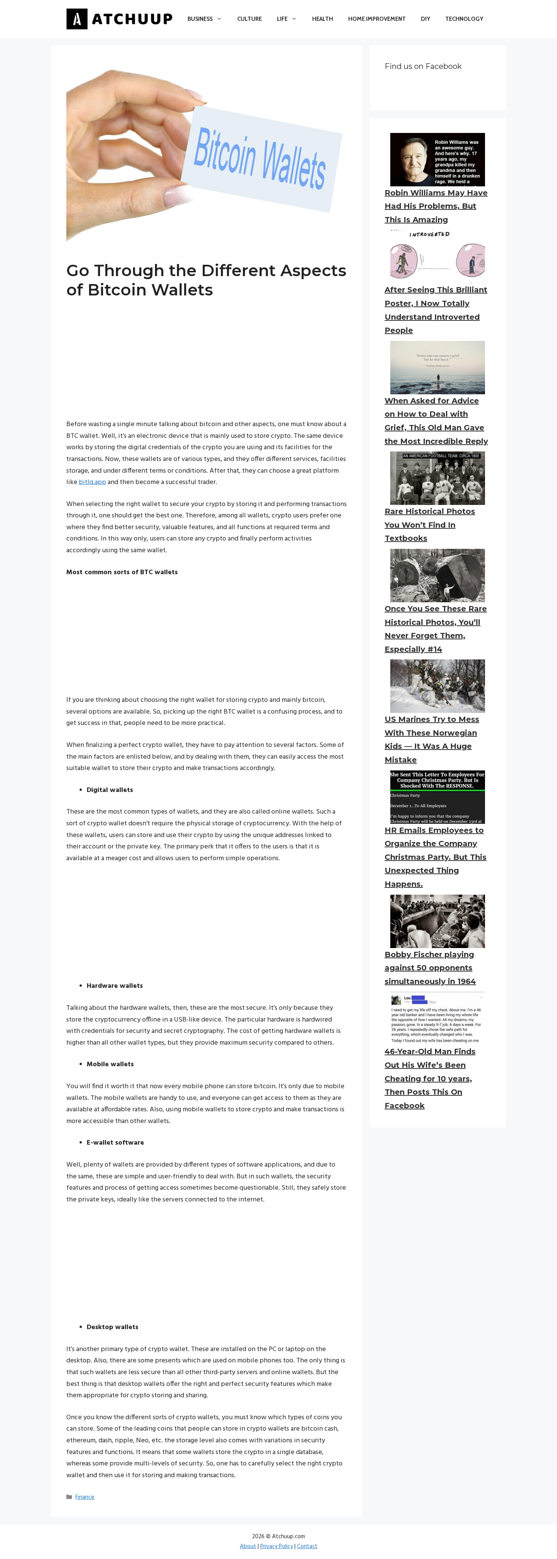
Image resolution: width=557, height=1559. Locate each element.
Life (282, 19)
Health (322, 19)
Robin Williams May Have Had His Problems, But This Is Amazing (436, 206)
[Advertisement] (206, 366)
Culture (249, 19)
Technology (464, 19)
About (248, 1546)
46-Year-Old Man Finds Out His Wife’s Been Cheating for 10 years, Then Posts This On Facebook (430, 1078)
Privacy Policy (276, 1546)
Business (200, 19)
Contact (307, 1546)
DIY (425, 19)
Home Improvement (377, 19)
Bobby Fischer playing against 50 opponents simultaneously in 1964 (430, 968)
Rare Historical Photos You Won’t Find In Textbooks (430, 525)
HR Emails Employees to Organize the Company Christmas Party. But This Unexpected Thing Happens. (436, 857)
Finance (84, 1497)
